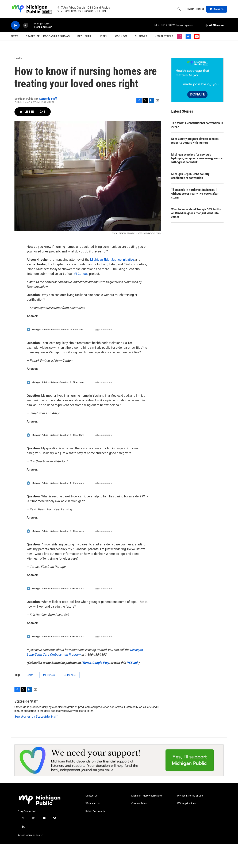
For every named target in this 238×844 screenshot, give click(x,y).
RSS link (132, 663)
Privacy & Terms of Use (190, 795)
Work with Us (93, 803)
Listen (103, 36)
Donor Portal (195, 9)
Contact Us (92, 795)
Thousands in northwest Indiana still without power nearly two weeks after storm (194, 193)
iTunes (86, 663)
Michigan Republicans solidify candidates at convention (190, 176)
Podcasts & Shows (56, 36)
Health (18, 58)
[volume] (26, 25)
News (14, 36)
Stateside (33, 36)
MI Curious (81, 274)
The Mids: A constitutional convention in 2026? (197, 125)
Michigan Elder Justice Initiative (112, 259)
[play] (15, 25)
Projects (84, 36)
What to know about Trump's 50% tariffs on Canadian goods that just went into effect (196, 213)
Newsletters (164, 36)
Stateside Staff (48, 98)
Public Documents (95, 811)
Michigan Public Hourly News (147, 795)
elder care (70, 675)
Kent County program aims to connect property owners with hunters (195, 140)
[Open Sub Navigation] (21, 36)
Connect (121, 36)
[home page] (40, 800)
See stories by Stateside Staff (35, 716)
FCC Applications (186, 803)
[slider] (31, 25)
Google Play (100, 663)
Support (141, 36)
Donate (218, 9)
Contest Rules (139, 803)
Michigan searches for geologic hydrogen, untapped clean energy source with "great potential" (196, 158)
